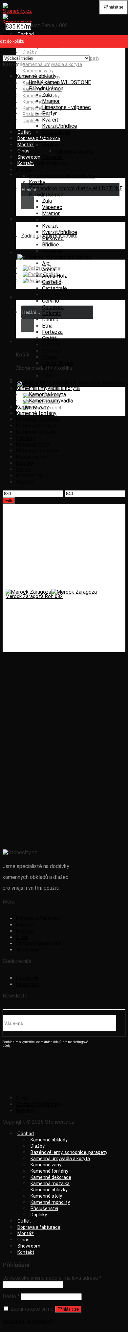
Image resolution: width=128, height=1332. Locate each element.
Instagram (27, 984)
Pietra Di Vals (57, 363)
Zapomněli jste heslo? (28, 1321)
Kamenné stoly (38, 101)
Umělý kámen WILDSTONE (60, 82)
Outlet (24, 132)
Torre (48, 376)
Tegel (48, 369)
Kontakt (25, 163)
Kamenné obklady (36, 76)
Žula (47, 95)
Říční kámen (56, 132)
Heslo (11, 1296)
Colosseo (53, 307)
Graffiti (49, 338)
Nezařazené (29, 475)
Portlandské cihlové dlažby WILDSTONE (75, 188)
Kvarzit (50, 226)
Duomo (50, 319)
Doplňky (31, 120)
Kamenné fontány (36, 413)
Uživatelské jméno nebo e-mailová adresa (52, 1278)
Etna (47, 326)
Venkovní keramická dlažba (60, 257)
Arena (48, 269)
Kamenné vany (38, 70)
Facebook (27, 978)
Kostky (37, 182)
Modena (51, 344)
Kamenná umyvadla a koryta (52, 64)
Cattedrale (54, 288)
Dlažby (30, 52)
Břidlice (50, 145)
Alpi (46, 263)
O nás (23, 150)
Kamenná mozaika (36, 426)
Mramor (51, 101)
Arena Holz (54, 276)
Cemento (52, 294)
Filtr (8, 500)
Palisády (25, 438)
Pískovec (53, 138)
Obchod (25, 34)
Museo (50, 357)
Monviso (51, 351)
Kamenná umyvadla (51, 401)
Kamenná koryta (47, 394)
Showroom (28, 157)
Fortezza (52, 332)
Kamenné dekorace (38, 419)
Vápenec (52, 207)
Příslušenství (31, 457)
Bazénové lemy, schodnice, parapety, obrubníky (70, 382)
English (50, 274)
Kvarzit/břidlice (59, 126)
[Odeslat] (27, 202)
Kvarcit (50, 120)
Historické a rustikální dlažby (62, 176)
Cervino (50, 301)
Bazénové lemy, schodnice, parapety (69, 1152)
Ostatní (24, 482)
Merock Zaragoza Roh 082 (34, 596)
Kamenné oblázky (41, 95)
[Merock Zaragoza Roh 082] (51, 592)
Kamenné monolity (37, 451)
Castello (51, 282)
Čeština (51, 268)
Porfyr (49, 113)
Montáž (25, 144)
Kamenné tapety (74, 151)
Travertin (52, 157)
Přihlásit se (68, 1309)
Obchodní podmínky (38, 943)
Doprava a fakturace (38, 138)
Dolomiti (51, 313)
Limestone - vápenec (66, 107)
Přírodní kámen (46, 88)
